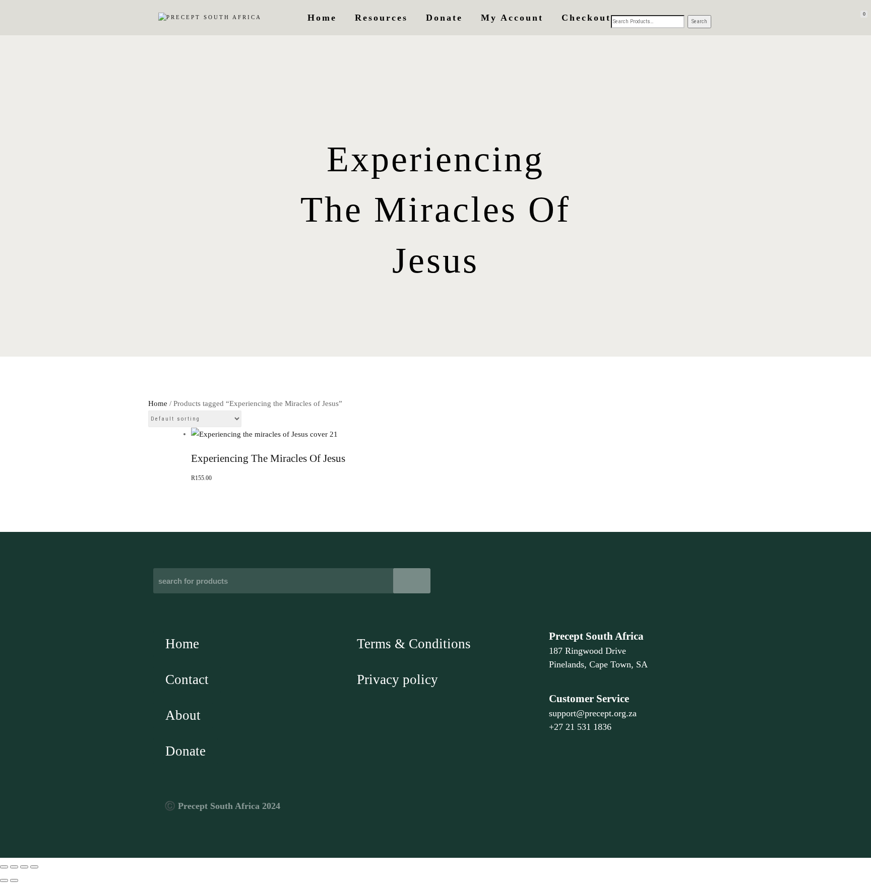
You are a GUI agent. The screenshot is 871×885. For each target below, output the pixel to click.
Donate (444, 18)
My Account (512, 18)
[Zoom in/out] (4, 866)
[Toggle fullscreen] (14, 866)
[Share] (24, 866)
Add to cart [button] (435, 345)
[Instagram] (580, 811)
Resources (381, 18)
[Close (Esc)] (34, 866)
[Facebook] (557, 811)
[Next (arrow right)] (14, 880)
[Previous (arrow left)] (4, 880)
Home (322, 18)
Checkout (586, 18)
